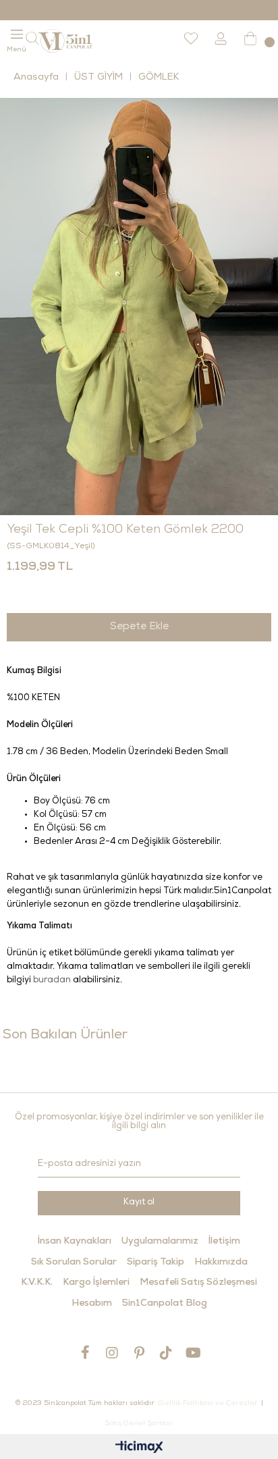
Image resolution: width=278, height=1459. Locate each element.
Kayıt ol (139, 1202)
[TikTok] (165, 1353)
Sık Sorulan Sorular (74, 1262)
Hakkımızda (221, 1262)
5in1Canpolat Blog (164, 1303)
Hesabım (92, 1303)
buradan (52, 980)
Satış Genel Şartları (139, 1424)
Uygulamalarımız (159, 1241)
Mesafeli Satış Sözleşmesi (198, 1283)
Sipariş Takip (155, 1262)
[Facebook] (85, 1352)
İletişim (224, 1241)
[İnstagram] (112, 1353)
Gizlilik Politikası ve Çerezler (208, 1403)
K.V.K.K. (37, 1283)
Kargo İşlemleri (96, 1283)
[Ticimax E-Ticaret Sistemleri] (139, 1448)
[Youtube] (192, 1353)
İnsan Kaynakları (74, 1241)
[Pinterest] (139, 1353)
